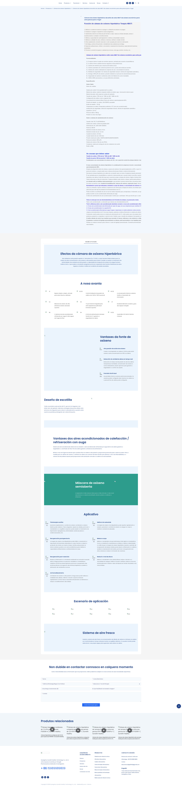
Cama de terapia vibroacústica (102, 764)
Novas (81, 769)
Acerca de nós (83, 766)
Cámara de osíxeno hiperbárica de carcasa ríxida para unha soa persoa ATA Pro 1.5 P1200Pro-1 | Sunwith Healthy (103, 738)
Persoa (81, 758)
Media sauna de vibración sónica (102, 778)
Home (42, 8)
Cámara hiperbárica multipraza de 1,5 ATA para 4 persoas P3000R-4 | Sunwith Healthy (52, 735)
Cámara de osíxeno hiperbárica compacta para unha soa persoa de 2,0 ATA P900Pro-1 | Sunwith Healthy (78, 738)
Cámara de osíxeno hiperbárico (62, 8)
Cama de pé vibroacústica (101, 767)
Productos (49, 8)
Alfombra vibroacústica (100, 759)
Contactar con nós (85, 771)
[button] (108, 3)
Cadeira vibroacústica (100, 762)
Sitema (89, 784)
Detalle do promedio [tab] (91, 241)
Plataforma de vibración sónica (102, 756)
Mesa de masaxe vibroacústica (102, 770)
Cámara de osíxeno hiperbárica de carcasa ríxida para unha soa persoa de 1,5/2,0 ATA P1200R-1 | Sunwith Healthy (129, 738)
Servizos (82, 763)
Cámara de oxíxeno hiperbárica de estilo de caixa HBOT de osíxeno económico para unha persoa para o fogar (103, 8)
